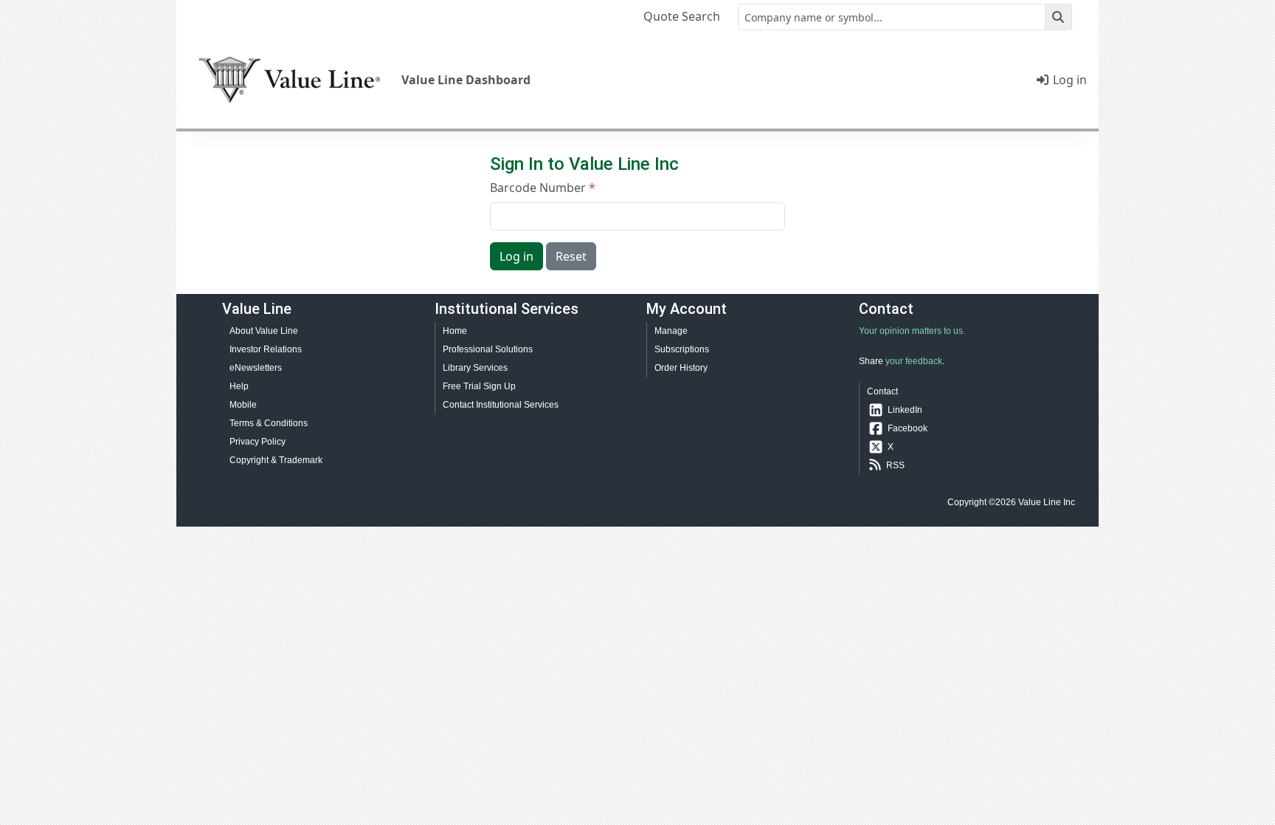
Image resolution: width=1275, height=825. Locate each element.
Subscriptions (681, 349)
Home (455, 331)
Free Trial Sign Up (479, 386)
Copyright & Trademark (275, 460)
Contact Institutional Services (501, 405)
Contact (882, 391)
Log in (1068, 80)
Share (871, 361)
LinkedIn (905, 410)
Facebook (907, 428)
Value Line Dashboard (466, 80)
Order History (681, 368)
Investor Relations (265, 349)
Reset (571, 256)
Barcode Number (538, 187)
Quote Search (681, 16)
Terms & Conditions (268, 423)
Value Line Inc (1046, 502)
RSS (895, 465)
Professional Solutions (488, 349)
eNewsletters (255, 368)
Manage (671, 331)
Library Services (475, 368)
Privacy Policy (257, 442)
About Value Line (263, 331)
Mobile (243, 405)
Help (239, 386)
